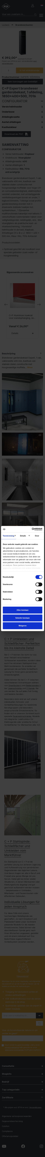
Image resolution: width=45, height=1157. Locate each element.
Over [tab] (37, 536)
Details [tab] (23, 536)
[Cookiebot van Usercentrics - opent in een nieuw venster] (32, 529)
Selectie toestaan (22, 618)
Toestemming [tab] (8, 536)
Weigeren (23, 626)
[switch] (38, 584)
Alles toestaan (22, 610)
